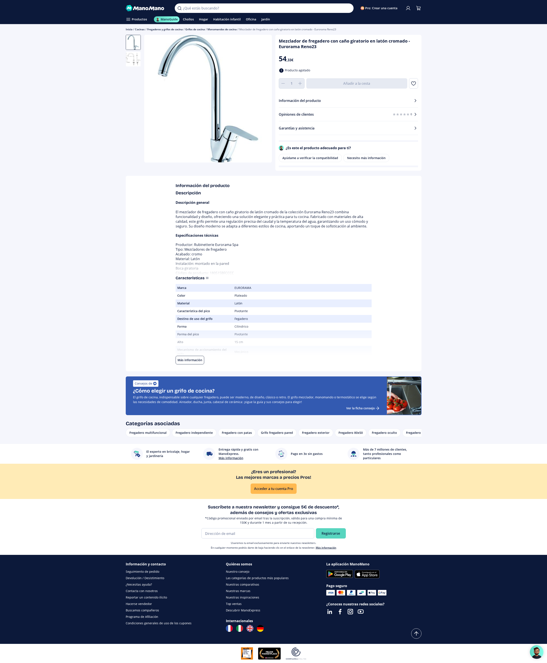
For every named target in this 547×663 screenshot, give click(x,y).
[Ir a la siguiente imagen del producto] (263, 99)
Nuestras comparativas (242, 584)
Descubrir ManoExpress (243, 610)
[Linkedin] (329, 611)
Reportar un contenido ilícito (146, 597)
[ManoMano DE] (260, 628)
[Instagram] (350, 611)
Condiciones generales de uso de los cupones (159, 623)
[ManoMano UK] (250, 628)
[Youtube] (360, 611)
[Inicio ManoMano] (147, 8)
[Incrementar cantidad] (300, 83)
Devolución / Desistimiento (145, 578)
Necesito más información (366, 158)
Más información (326, 547)
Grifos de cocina (195, 29)
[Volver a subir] (416, 633)
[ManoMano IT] (239, 628)
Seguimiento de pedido (142, 571)
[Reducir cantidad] (283, 83)
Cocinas (140, 29)
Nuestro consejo (237, 571)
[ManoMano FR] (229, 628)
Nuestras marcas (238, 591)
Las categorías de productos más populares (257, 578)
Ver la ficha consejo (360, 408)
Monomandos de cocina (222, 29)
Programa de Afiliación (142, 617)
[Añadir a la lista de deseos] (413, 83)
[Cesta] (418, 8)
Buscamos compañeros (142, 610)
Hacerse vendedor (139, 604)
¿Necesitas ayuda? (139, 584)
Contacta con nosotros (142, 591)
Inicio (129, 29)
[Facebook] (340, 611)
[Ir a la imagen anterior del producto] (153, 99)
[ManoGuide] (537, 652)
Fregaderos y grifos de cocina (165, 29)
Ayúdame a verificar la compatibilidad (310, 158)
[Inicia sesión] (408, 8)
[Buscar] (179, 8)
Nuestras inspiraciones (242, 597)
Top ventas (234, 604)
